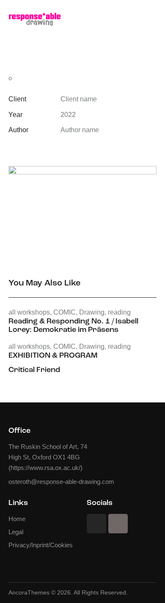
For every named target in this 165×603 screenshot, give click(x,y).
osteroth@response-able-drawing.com (61, 481)
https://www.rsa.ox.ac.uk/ (45, 467)
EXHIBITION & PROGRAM (53, 356)
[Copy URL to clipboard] (71, 147)
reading (119, 312)
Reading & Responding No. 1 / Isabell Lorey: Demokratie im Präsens (73, 326)
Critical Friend (34, 370)
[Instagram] (96, 523)
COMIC (64, 312)
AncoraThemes (29, 592)
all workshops (29, 312)
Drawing (91, 312)
